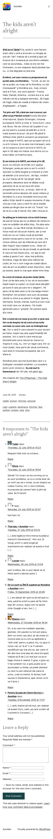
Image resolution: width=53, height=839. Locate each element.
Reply (10, 459)
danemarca (23, 407)
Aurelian (18, 6)
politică (6, 410)
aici (40, 371)
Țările (16, 49)
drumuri (13, 401)
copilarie (12, 407)
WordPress (44, 829)
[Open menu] (48, 6)
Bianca (15, 619)
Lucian (15, 560)
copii (5, 407)
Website (7, 779)
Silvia (15, 466)
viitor (27, 410)
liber (40, 407)
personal (31, 401)
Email (6, 773)
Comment (9, 745)
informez (22, 401)
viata (21, 410)
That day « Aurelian (18, 526)
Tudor (15, 444)
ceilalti (6, 401)
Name (7, 767)
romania (14, 410)
